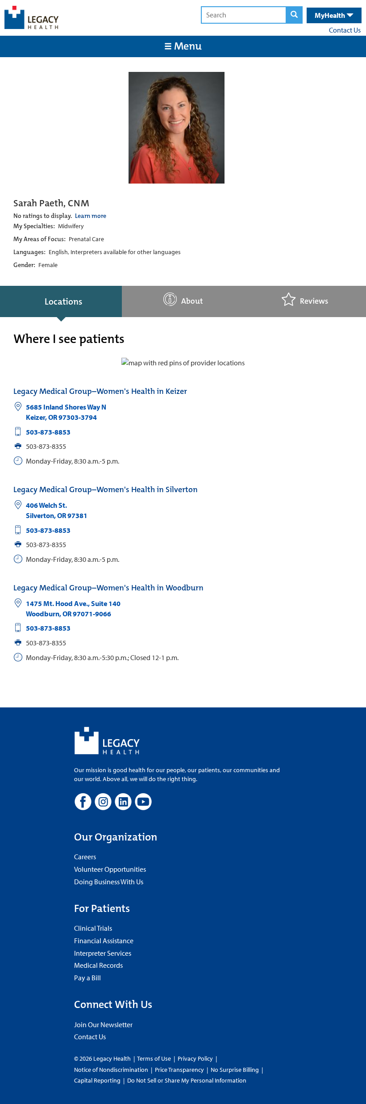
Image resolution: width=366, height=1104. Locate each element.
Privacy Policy (195, 1058)
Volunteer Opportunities (110, 869)
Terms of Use (154, 1058)
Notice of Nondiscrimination (111, 1070)
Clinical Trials (93, 928)
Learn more (90, 216)
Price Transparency (179, 1070)
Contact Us (345, 29)
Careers (85, 856)
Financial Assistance (103, 940)
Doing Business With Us (108, 881)
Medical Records (98, 965)
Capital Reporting (97, 1080)
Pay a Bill (87, 977)
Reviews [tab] (314, 301)
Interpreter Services (102, 953)
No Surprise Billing (235, 1070)
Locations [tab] (63, 301)
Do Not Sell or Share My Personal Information (186, 1080)
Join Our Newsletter (103, 1024)
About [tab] (192, 301)
